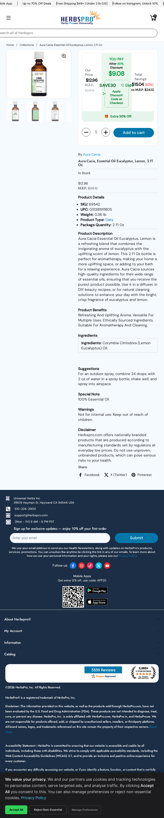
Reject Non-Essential (48, 809)
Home (10, 45)
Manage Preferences (85, 809)
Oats (109, 219)
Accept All (16, 809)
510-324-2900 (25, 509)
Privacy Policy (33, 797)
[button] (153, 18)
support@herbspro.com (31, 515)
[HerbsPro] (81, 17)
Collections (27, 45)
